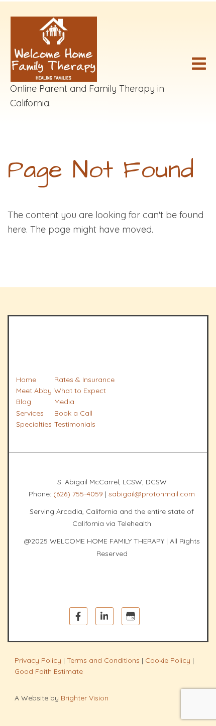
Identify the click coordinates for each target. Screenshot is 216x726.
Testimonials (74, 424)
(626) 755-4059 (78, 493)
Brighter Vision (85, 697)
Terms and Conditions (103, 660)
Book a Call (73, 413)
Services (30, 413)
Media (64, 401)
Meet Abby (34, 390)
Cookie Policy (167, 660)
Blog (23, 401)
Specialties (34, 424)
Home (26, 379)
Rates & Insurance (84, 379)
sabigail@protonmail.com (152, 493)
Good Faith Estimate (49, 671)
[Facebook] (78, 616)
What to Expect (80, 390)
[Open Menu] (199, 64)
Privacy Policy (38, 660)
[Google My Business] (131, 616)
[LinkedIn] (104, 616)
